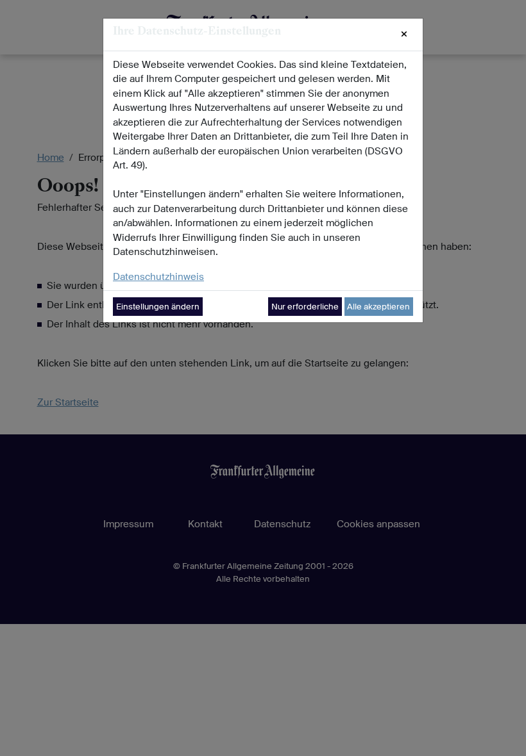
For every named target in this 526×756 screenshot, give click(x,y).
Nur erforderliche (305, 306)
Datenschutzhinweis (158, 276)
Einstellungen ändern (157, 306)
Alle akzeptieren (378, 306)
